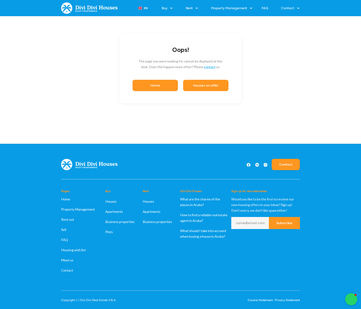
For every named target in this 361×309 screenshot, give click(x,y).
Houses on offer (205, 85)
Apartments (114, 211)
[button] (165, 8)
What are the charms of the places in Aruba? (200, 202)
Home (155, 85)
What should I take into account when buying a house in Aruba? (203, 233)
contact (209, 67)
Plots (109, 232)
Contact (285, 164)
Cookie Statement (260, 300)
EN (146, 8)
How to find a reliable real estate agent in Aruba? (204, 218)
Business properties (120, 222)
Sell (63, 230)
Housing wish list (73, 250)
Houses (111, 201)
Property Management (78, 209)
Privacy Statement (287, 300)
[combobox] (143, 8)
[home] (89, 8)
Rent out (67, 219)
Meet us (67, 260)
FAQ (265, 8)
